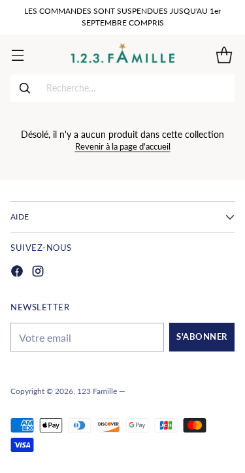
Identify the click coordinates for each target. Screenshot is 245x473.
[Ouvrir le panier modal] (223, 54)
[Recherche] (24, 88)
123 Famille (97, 391)
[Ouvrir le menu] (17, 54)
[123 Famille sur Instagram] (38, 272)
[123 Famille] (122, 54)
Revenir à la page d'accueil (123, 147)
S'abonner (201, 337)
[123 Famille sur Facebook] (17, 272)
